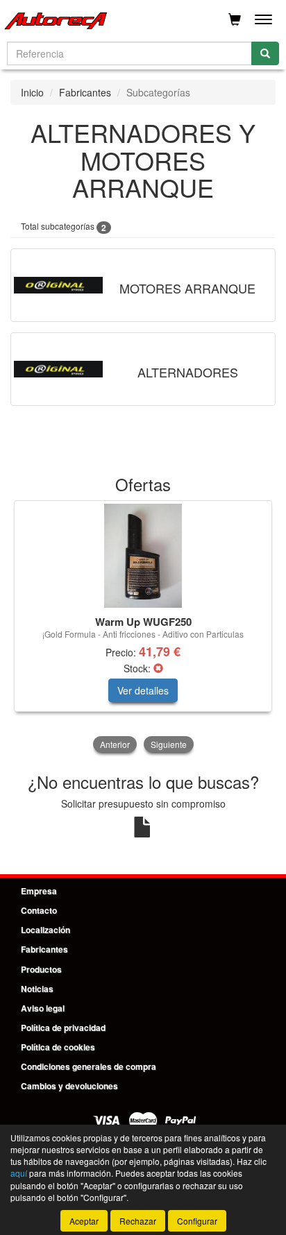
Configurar (197, 1221)
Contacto (39, 910)
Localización (45, 929)
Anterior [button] (115, 744)
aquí (18, 1173)
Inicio (32, 92)
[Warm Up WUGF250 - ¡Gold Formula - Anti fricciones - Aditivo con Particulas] (143, 556)
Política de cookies (58, 1047)
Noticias (37, 988)
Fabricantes (85, 92)
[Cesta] (234, 19)
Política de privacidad (63, 1027)
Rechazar (137, 1221)
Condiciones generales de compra (88, 1066)
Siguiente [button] (169, 744)
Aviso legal (43, 1008)
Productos (41, 969)
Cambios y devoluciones (69, 1086)
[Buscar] (265, 53)
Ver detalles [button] (143, 690)
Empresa (39, 891)
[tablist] (143, 628)
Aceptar (84, 1221)
